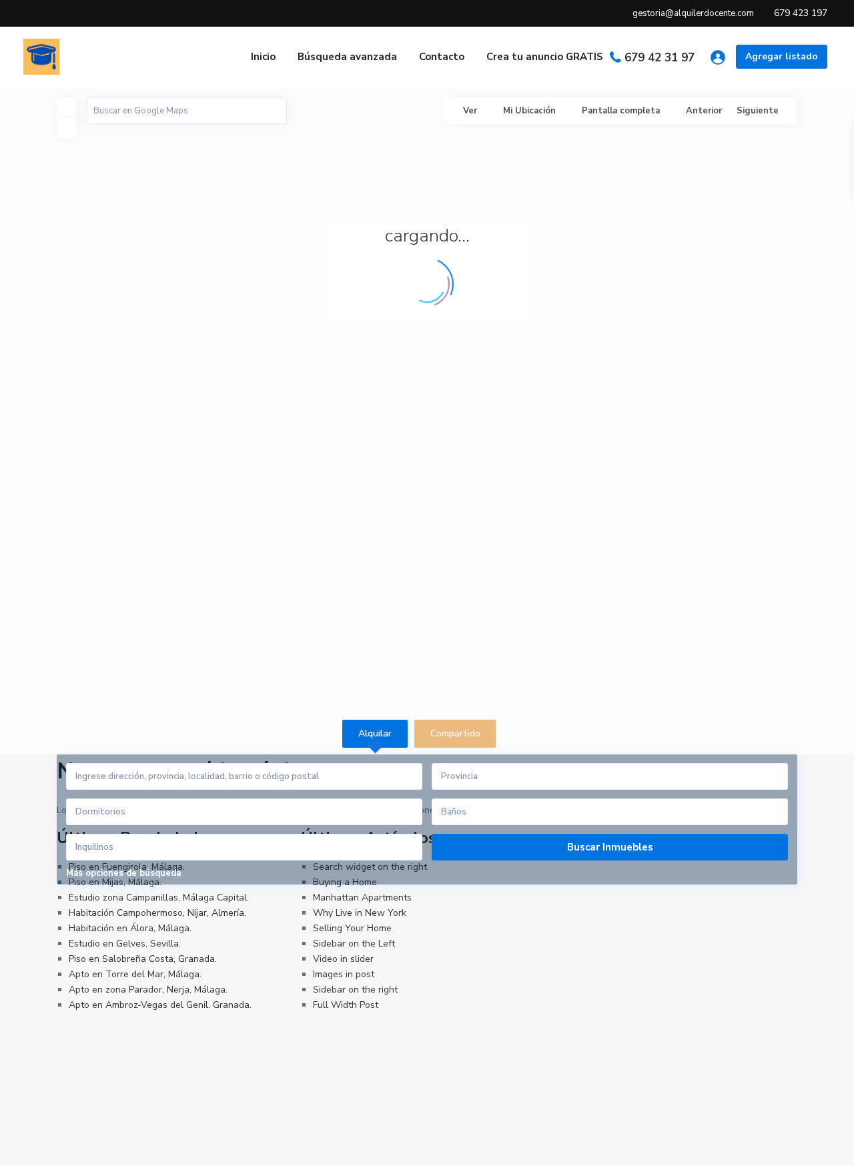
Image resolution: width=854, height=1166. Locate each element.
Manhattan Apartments (362, 897)
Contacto (441, 56)
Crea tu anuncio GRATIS (544, 56)
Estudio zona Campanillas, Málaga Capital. (159, 897)
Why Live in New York (359, 913)
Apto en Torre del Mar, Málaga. (135, 974)
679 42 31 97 (659, 57)
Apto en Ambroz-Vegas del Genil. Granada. (160, 1005)
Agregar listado (781, 56)
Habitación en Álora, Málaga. (130, 928)
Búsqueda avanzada (347, 56)
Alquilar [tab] (375, 733)
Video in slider (343, 959)
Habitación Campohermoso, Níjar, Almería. (157, 913)
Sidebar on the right (355, 989)
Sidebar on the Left (354, 943)
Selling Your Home (352, 928)
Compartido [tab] (455, 733)
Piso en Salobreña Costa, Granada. (143, 959)
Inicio (263, 56)
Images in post (343, 974)
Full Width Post (345, 1005)
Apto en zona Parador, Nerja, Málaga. (148, 989)
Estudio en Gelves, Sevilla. (125, 943)
